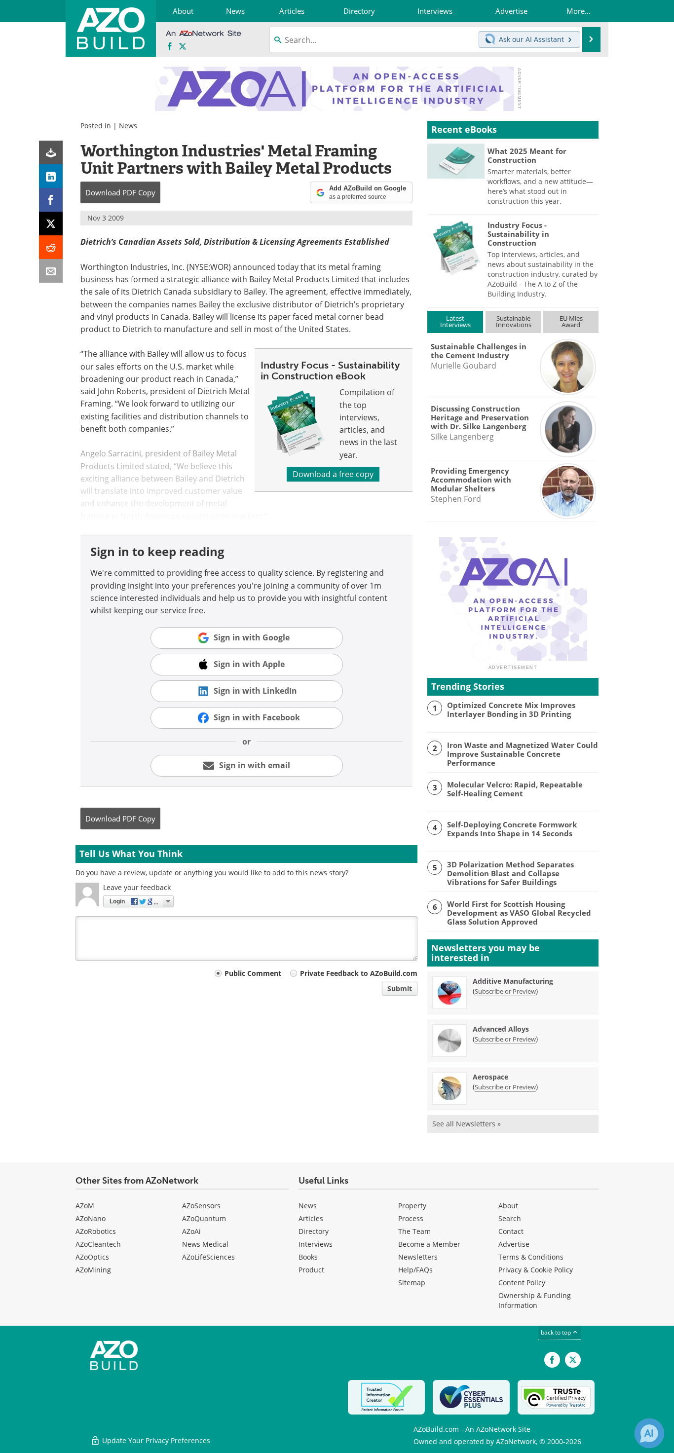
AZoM (84, 1205)
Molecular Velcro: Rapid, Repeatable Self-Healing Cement (515, 789)
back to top (556, 1332)
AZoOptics (92, 1257)
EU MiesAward (571, 321)
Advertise (513, 1244)
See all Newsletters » (466, 1123)
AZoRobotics (95, 1231)
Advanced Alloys (501, 1029)
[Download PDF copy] (51, 152)
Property (412, 1205)
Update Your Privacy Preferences (155, 1440)
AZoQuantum (204, 1218)
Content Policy (521, 1282)
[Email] (51, 271)
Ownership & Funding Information (534, 1300)
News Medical (205, 1244)
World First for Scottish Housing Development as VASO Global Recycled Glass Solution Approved (519, 912)
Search (509, 1218)
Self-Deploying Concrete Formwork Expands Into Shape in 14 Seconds (512, 829)
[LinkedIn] (51, 176)
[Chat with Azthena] (649, 1433)
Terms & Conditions (530, 1257)
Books (308, 1257)
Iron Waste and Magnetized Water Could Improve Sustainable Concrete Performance (522, 754)
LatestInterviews (455, 321)
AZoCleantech (98, 1244)
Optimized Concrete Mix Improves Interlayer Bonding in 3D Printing (511, 709)
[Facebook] (51, 200)
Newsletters (418, 1257)
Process (410, 1218)
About (508, 1205)
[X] (51, 223)
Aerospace (490, 1076)
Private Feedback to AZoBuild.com (358, 973)
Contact (511, 1231)
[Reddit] (51, 247)
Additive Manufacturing (513, 981)
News (128, 125)
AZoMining (93, 1269)
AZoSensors (201, 1205)
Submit (399, 988)
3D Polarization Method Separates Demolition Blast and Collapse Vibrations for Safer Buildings (510, 873)
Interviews (316, 1244)
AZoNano (90, 1218)
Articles (311, 1218)
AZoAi (191, 1231)
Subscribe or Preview (505, 991)
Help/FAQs (415, 1269)
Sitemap (411, 1282)
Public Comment (253, 973)
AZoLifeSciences (208, 1257)
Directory (314, 1231)
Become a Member (429, 1244)
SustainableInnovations (513, 321)
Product (311, 1269)
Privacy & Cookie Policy (535, 1269)
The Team (414, 1231)
